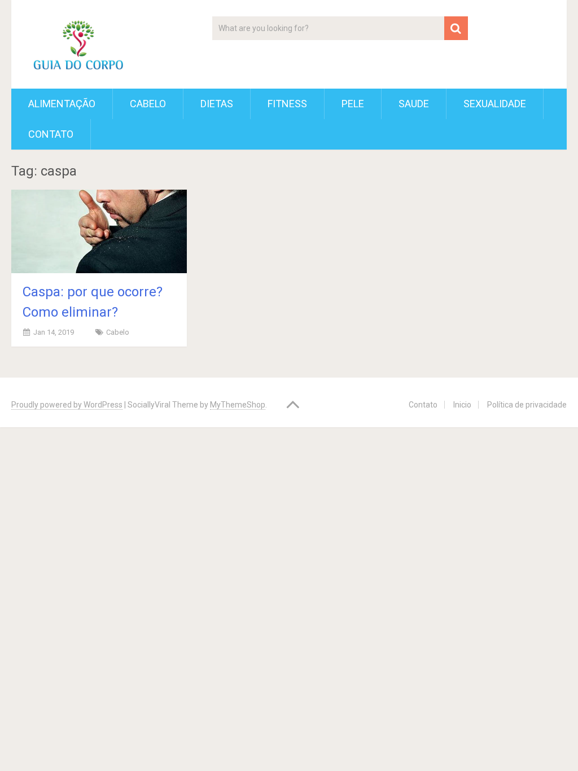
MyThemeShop (237, 404)
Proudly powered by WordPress (66, 404)
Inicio (462, 404)
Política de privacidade (527, 404)
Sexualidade (494, 103)
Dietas (216, 103)
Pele (352, 103)
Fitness (287, 103)
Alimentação (61, 103)
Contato (50, 134)
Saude (414, 103)
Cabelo (148, 103)
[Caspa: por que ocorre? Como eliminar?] (99, 231)
